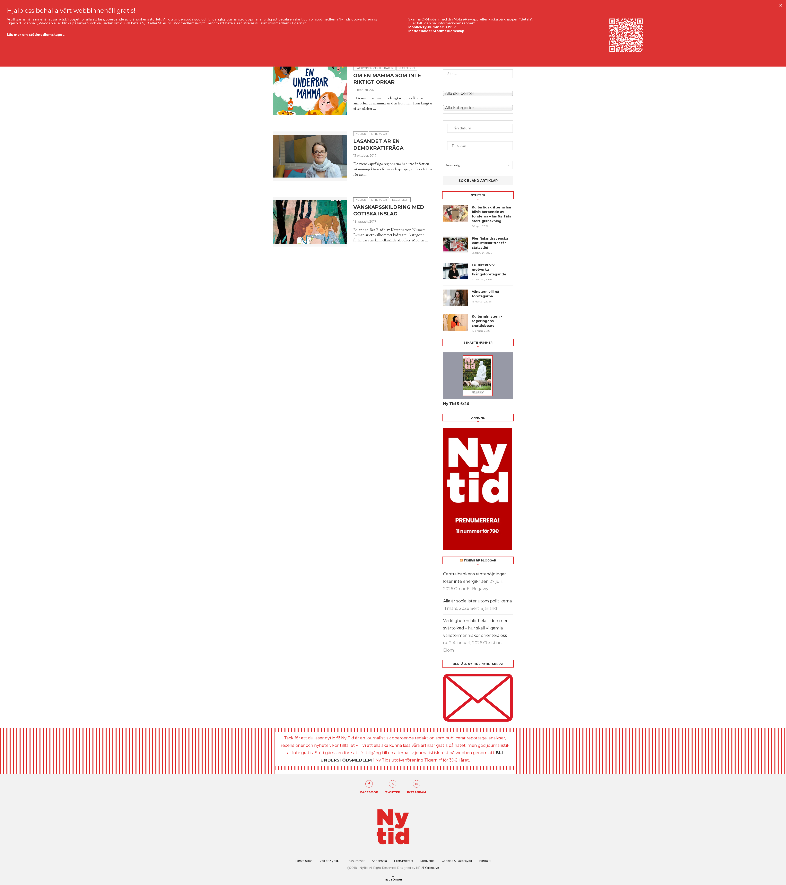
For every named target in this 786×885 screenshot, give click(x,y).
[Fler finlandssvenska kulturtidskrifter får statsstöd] (455, 244)
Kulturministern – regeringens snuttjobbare (487, 321)
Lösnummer (356, 861)
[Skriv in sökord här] (478, 73)
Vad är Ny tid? (330, 861)
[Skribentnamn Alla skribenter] (478, 93)
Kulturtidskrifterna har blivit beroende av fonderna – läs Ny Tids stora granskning (492, 214)
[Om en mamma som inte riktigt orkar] (310, 90)
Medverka (427, 861)
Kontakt (485, 861)
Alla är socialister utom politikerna (477, 601)
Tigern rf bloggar (480, 560)
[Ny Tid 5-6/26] (478, 375)
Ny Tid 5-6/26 (456, 404)
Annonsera (379, 861)
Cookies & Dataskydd (457, 861)
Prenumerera (403, 861)
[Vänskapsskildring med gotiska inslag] (310, 222)
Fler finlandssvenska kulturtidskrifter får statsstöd (490, 243)
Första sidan (304, 861)
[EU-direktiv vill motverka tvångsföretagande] (455, 271)
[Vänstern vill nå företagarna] (455, 298)
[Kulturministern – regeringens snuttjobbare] (455, 322)
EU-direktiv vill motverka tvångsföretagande (489, 269)
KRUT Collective (427, 868)
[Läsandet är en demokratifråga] (310, 156)
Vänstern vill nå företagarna (485, 294)
